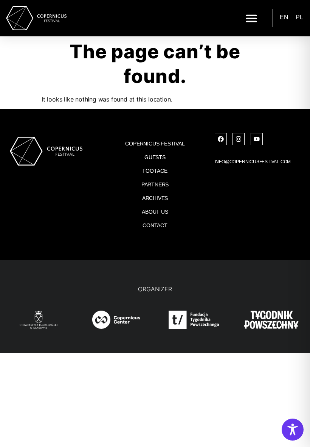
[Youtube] (257, 139)
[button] (251, 18)
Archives (155, 198)
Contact (155, 225)
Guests (155, 157)
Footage (155, 171)
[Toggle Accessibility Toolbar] (292, 429)
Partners (155, 184)
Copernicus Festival (154, 144)
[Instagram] (238, 139)
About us (155, 212)
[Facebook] (221, 139)
